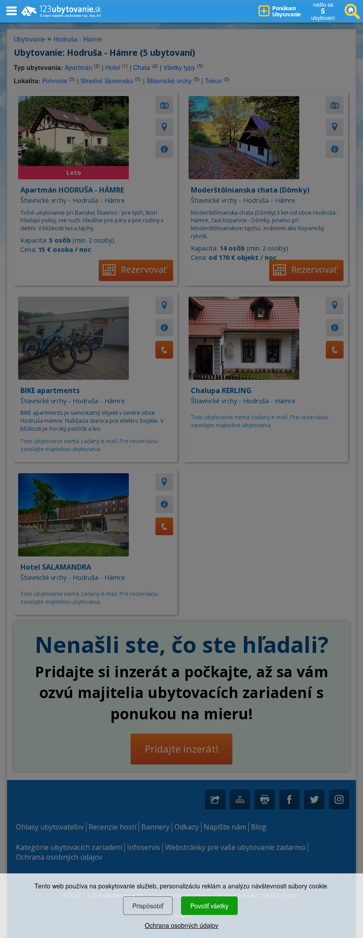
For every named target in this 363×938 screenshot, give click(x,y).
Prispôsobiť (147, 905)
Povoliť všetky (209, 905)
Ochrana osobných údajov (181, 925)
